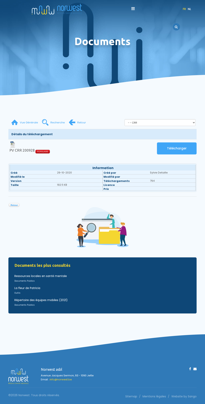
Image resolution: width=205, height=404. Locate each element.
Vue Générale (29, 122)
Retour (81, 122)
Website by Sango (184, 396)
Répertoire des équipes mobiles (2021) (41, 300)
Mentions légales (154, 396)
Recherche (57, 122)
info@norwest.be (61, 379)
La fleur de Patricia (27, 288)
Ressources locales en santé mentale (40, 276)
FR (184, 9)
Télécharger (177, 148)
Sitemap (131, 396)
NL (189, 9)
